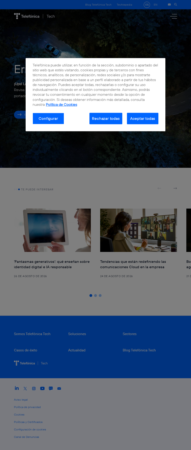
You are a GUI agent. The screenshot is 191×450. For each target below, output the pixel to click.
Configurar (48, 118)
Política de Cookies (61, 104)
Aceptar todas (142, 118)
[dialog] (95, 94)
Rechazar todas (105, 118)
